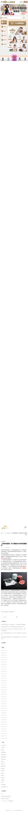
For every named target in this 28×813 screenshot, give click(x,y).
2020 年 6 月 (3, 692)
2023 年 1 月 (3, 678)
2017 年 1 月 (3, 731)
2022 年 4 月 (3, 685)
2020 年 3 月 (3, 699)
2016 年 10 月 (4, 738)
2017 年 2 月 (3, 729)
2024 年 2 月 (3, 666)
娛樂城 (2, 750)
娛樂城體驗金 (11, 611)
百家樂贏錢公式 (4, 787)
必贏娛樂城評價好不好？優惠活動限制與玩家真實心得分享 (13, 626)
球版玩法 (3, 780)
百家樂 (2, 782)
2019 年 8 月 (3, 712)
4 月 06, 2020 (3, 547)
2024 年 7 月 (3, 659)
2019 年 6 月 (3, 717)
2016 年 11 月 (3, 736)
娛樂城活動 (3, 754)
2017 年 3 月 (3, 726)
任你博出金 (3, 745)
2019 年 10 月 (4, 710)
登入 (2, 794)
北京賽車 (3, 747)
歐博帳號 (3, 768)
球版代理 (3, 777)
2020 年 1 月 (3, 703)
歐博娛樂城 (3, 766)
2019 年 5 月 (3, 719)
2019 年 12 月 (4, 706)
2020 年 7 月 (4, 689)
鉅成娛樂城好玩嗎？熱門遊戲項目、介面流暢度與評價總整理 (13, 624)
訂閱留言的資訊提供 (5, 798)
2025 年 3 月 (3, 653)
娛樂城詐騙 (3, 759)
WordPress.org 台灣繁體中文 (7, 801)
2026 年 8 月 (3, 650)
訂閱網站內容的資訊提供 (6, 796)
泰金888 (3, 773)
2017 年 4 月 (3, 724)
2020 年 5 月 (3, 694)
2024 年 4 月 (3, 662)
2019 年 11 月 (4, 708)
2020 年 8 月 (4, 687)
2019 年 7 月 (3, 715)
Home (3, 533)
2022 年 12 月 (4, 680)
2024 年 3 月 (3, 664)
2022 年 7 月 (3, 682)
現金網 (2, 775)
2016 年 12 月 (4, 733)
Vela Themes (12, 810)
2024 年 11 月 (4, 655)
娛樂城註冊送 (3, 756)
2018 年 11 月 (4, 722)
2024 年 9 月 (3, 657)
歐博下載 (3, 763)
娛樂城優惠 (8, 533)
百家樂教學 (3, 784)
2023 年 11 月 (4, 673)
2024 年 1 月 (3, 669)
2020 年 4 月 (4, 696)
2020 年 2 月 (3, 701)
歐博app (2, 761)
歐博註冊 (3, 770)
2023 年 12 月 (4, 671)
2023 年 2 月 (3, 676)
